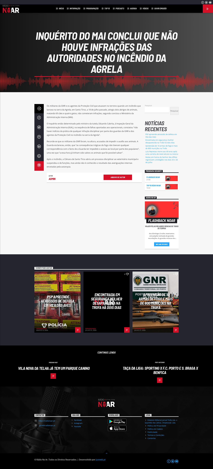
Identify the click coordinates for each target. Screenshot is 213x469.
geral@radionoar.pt (47, 425)
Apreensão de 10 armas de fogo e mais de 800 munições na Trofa (156, 301)
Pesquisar (148, 105)
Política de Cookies (155, 429)
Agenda (133, 8)
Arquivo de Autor (118, 177)
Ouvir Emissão (160, 8)
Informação (75, 8)
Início (61, 8)
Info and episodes (162, 244)
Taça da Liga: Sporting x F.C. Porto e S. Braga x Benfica (160, 370)
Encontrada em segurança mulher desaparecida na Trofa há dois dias (106, 301)
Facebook (78, 420)
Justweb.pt (101, 459)
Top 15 (107, 8)
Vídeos (145, 8)
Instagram (78, 423)
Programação (92, 8)
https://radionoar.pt (47, 421)
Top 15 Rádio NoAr (153, 185)
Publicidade (152, 432)
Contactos (152, 438)
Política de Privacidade (157, 426)
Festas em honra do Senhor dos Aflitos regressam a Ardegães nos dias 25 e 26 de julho (161, 159)
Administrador (41, 328)
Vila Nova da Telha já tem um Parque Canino (54, 368)
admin (52, 179)
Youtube (77, 426)
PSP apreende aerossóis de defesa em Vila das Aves (57, 301)
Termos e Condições (156, 435)
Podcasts (120, 8)
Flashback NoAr (153, 177)
